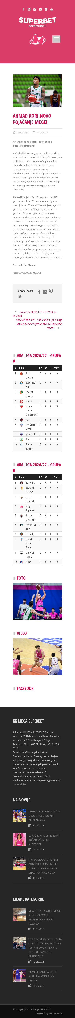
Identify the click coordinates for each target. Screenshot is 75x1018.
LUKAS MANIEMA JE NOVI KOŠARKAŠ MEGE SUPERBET (43, 840)
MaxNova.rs (55, 1013)
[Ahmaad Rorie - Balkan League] (37, 90)
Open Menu (56, 39)
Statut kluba (19, 784)
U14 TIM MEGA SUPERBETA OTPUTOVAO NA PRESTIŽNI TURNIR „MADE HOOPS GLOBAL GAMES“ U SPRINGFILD (45, 947)
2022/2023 (42, 132)
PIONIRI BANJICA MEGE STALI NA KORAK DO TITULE (42, 976)
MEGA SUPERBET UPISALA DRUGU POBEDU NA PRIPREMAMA (44, 816)
